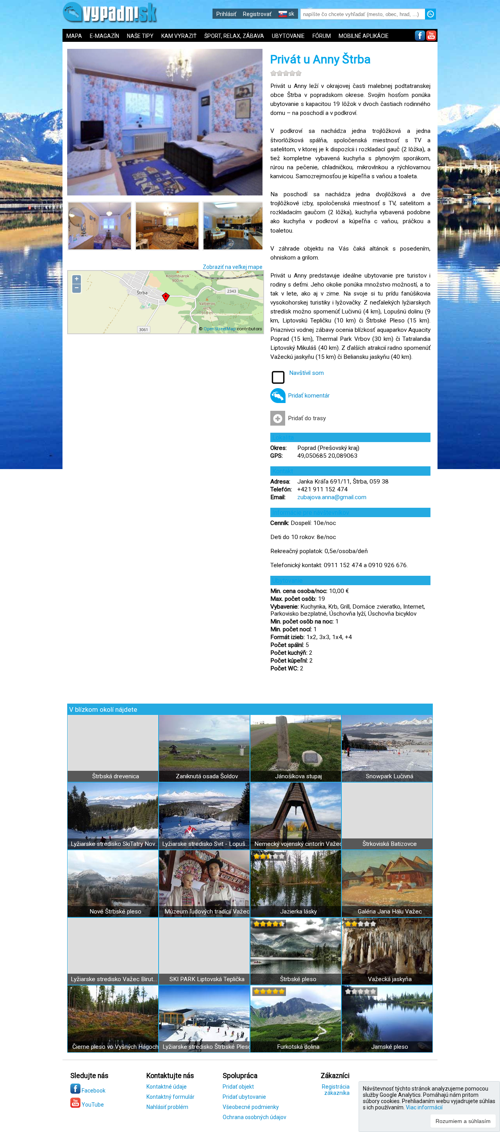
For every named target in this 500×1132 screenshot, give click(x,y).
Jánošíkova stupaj (298, 776)
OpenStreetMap (220, 328)
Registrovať (257, 14)
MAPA (74, 36)
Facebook (92, 1090)
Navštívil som (306, 372)
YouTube (92, 1105)
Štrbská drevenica (115, 776)
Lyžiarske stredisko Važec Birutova (115, 979)
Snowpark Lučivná (389, 776)
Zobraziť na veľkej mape (232, 267)
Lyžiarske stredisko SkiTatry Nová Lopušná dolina (115, 843)
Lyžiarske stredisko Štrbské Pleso (207, 1046)
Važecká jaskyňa (390, 979)
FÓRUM (321, 36)
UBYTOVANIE (288, 36)
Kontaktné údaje (166, 1087)
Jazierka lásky (298, 911)
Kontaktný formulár (170, 1097)
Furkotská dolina (298, 1046)
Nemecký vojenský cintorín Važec (298, 843)
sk (291, 14)
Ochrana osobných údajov (254, 1117)
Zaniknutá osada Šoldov (207, 776)
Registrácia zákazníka (336, 1090)
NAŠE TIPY (140, 36)
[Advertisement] (469, 258)
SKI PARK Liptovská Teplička (207, 979)
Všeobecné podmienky (251, 1107)
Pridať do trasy (307, 418)
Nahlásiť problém (167, 1107)
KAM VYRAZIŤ (178, 36)
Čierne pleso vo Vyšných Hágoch (115, 1046)
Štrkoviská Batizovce (389, 843)
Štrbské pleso (298, 979)
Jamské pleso (389, 1046)
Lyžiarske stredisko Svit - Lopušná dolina (207, 843)
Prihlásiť (226, 14)
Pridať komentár (309, 395)
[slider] (286, 73)
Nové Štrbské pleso (115, 911)
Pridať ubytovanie (244, 1097)
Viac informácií (424, 1107)
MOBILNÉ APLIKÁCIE (364, 36)
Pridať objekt (238, 1087)
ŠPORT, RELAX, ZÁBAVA (234, 36)
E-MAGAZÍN (104, 36)
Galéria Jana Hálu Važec (390, 911)
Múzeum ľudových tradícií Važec (207, 911)
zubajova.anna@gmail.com (331, 497)
